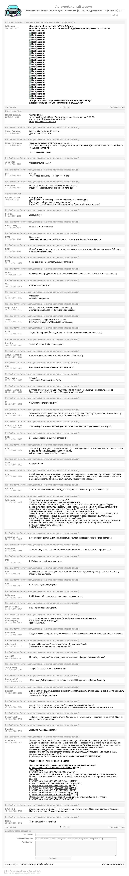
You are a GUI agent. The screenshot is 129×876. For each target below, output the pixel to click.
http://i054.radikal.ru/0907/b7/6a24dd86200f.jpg (50, 772)
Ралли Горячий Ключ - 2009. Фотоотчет (47, 119)
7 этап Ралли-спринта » (113, 864)
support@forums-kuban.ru (32, 873)
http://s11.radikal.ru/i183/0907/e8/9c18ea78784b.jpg (52, 783)
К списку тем (10, 107)
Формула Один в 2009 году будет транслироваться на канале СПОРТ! (61, 117)
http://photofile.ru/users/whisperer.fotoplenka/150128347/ (56, 103)
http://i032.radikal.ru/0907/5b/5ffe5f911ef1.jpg (49, 799)
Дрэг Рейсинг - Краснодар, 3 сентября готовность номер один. (58, 200)
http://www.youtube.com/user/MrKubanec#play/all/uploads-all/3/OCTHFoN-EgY (64, 756)
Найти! (114, 15)
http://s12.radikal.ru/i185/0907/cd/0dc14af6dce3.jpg (52, 768)
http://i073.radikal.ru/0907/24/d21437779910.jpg (50, 792)
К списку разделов (116, 107)
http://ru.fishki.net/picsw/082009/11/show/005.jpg (50, 322)
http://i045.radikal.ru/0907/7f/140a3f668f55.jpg (49, 790)
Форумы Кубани (35, 871)
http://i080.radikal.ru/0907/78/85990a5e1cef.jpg (50, 781)
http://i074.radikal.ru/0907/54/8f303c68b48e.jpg (50, 788)
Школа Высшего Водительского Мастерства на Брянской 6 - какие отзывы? (64, 204)
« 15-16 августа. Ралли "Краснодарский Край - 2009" (29, 864)
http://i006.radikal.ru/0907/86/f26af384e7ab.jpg (50, 786)
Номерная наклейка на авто (42, 122)
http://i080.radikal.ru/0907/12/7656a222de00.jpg (50, 795)
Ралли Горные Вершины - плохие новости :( (49, 202)
